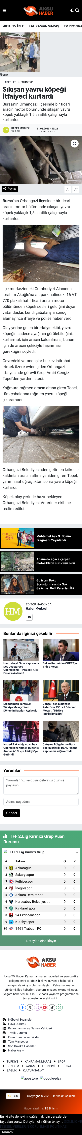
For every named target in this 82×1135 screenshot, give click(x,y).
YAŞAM (30, 1066)
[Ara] (77, 10)
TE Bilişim (51, 1108)
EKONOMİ (48, 1066)
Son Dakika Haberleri (22, 1046)
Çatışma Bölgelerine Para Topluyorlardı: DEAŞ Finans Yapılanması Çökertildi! (60, 748)
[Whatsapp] (59, 1007)
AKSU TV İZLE (13, 26)
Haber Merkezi (36, 608)
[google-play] (50, 1079)
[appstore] (30, 1079)
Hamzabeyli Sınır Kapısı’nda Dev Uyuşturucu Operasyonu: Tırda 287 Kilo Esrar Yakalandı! (21, 668)
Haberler (10, 82)
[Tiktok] (52, 1007)
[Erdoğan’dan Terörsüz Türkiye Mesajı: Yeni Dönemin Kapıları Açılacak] (21, 690)
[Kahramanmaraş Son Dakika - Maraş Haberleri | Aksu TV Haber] (38, 11)
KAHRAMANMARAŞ (43, 26)
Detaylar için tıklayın (41, 941)
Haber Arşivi (16, 1050)
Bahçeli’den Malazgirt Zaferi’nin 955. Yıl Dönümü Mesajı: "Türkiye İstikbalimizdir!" (59, 708)
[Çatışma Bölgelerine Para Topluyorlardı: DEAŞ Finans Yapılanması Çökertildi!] (61, 731)
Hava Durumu (17, 1024)
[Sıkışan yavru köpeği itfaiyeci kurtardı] (41, 160)
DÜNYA (66, 1066)
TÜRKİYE (27, 82)
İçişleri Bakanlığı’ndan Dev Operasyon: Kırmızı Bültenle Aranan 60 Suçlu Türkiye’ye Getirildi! (21, 749)
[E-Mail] (29, 617)
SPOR (61, 1061)
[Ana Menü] (4, 10)
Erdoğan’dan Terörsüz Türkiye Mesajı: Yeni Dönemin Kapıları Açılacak (20, 707)
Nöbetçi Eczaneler (20, 1019)
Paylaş (12, 188)
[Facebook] (22, 1007)
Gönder (11, 813)
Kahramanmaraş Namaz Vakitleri (30, 1028)
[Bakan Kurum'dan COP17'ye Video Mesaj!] (61, 650)
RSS (15, 1096)
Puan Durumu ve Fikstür (24, 1037)
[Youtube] (44, 1007)
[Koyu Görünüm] (72, 10)
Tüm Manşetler (18, 1041)
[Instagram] (37, 1007)
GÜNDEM (13, 1066)
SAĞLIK (12, 1070)
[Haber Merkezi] (12, 611)
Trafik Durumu (17, 1033)
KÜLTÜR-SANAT (33, 1070)
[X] (30, 1007)
